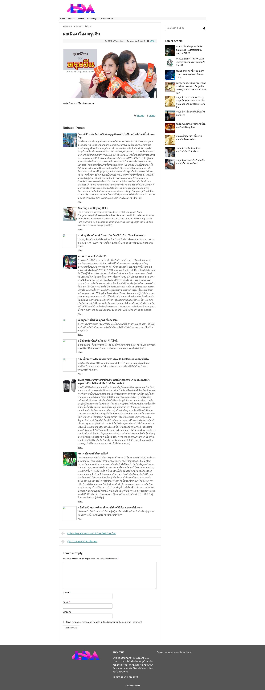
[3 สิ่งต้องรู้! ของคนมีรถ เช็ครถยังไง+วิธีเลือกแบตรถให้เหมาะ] (70, 513)
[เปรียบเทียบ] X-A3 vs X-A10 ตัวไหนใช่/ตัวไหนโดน (91, 533)
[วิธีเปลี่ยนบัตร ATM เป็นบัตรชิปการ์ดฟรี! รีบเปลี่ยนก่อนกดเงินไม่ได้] (70, 365)
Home (62, 18)
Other (152, 41)
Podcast (71, 18)
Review (81, 18)
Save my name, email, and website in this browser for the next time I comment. (104, 622)
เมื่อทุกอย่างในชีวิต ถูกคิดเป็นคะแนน (97, 320)
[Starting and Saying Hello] (70, 214)
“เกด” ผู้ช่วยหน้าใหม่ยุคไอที (93, 453)
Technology (92, 18)
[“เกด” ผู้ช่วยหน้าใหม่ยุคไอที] (70, 459)
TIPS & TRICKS (106, 18)
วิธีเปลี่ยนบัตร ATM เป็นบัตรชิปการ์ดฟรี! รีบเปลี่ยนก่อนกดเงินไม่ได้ (113, 359)
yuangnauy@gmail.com (179, 652)
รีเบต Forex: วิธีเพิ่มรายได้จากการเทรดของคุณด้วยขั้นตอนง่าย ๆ (190, 74)
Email (66, 602)
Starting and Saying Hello (93, 208)
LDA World (135, 685)
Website (67, 612)
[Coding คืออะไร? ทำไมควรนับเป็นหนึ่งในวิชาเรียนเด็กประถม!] (70, 241)
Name (66, 592)
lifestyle (140, 115)
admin (152, 115)
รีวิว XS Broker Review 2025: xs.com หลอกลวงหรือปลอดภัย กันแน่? (190, 62)
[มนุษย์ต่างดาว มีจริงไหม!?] (70, 262)
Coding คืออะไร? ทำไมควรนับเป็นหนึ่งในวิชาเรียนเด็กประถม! (111, 235)
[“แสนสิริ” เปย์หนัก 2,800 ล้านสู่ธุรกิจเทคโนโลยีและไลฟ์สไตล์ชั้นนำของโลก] (70, 140)
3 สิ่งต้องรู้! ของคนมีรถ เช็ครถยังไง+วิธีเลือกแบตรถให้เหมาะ (110, 507)
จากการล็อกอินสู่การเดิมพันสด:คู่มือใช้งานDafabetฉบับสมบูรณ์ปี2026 (189, 49)
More (80, 202)
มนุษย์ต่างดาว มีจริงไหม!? (92, 256)
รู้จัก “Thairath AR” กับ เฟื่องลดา (82, 541)
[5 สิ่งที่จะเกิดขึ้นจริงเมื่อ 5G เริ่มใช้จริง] (70, 346)
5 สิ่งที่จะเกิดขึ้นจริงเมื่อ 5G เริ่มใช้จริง (98, 340)
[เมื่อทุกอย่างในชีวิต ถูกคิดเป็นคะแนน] (70, 326)
